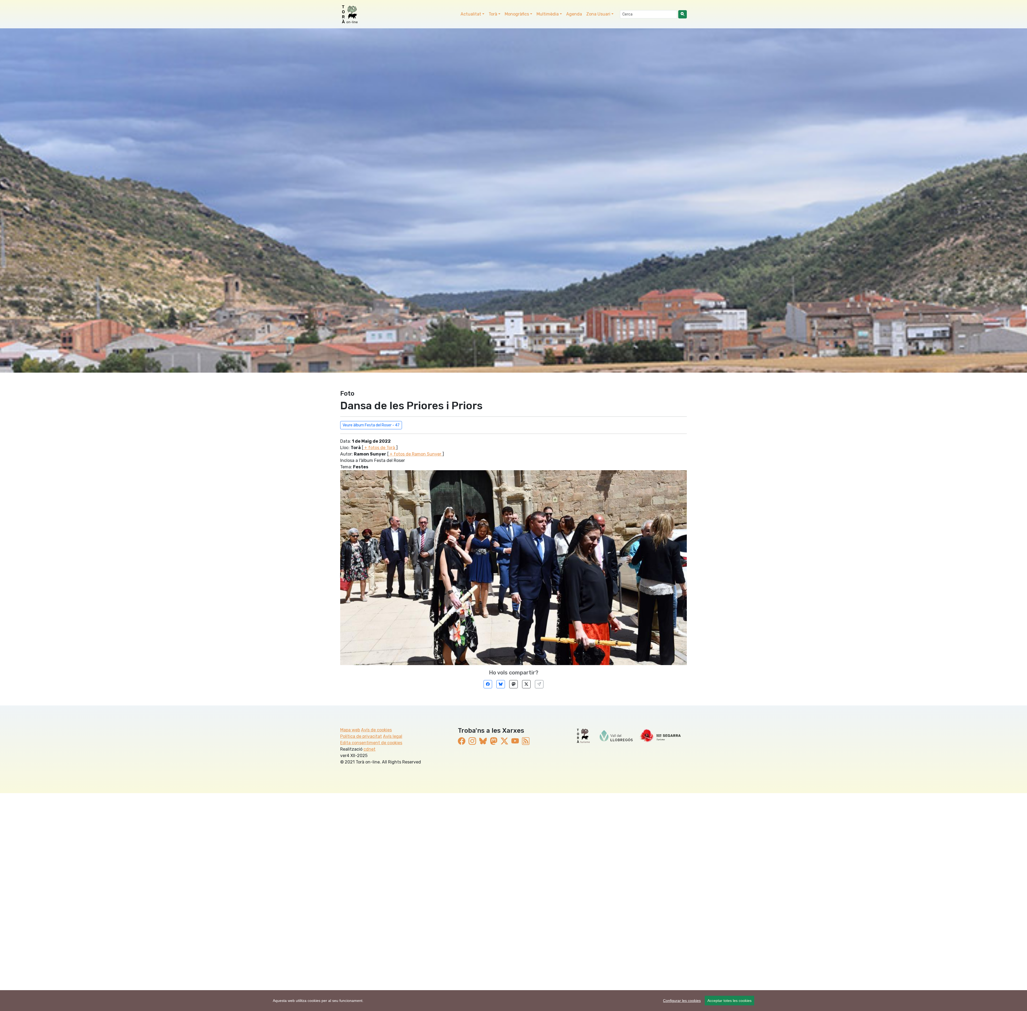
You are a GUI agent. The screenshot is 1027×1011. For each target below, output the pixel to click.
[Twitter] (526, 684)
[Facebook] (488, 684)
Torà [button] (493, 14)
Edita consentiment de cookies (371, 742)
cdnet (369, 749)
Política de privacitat (361, 736)
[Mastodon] (513, 684)
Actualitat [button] (471, 14)
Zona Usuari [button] (598, 14)
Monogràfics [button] (517, 14)
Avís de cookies (376, 729)
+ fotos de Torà (379, 447)
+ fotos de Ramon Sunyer (415, 454)
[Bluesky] (500, 684)
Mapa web (350, 729)
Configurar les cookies (682, 1000)
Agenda (574, 14)
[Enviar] (539, 684)
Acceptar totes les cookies (729, 1000)
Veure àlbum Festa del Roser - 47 (371, 425)
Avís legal (392, 736)
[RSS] (526, 741)
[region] (513, 1000)
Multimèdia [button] (548, 14)
